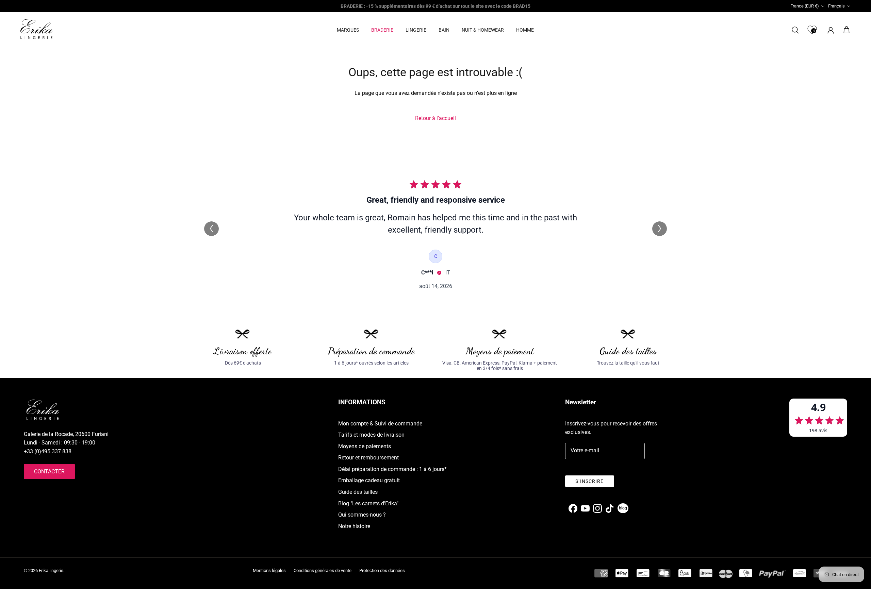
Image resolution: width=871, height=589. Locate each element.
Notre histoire (354, 526)
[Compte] (829, 30)
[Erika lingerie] (36, 29)
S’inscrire (589, 481)
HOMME (525, 30)
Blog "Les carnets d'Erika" (368, 503)
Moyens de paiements (364, 446)
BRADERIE (382, 30)
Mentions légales (269, 570)
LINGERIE (416, 30)
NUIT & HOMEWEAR (483, 30)
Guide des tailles (358, 492)
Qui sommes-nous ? (362, 514)
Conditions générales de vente (322, 570)
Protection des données (382, 570)
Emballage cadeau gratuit (369, 480)
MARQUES (348, 30)
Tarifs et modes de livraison (371, 435)
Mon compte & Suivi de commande (380, 423)
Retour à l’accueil (435, 118)
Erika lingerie (51, 570)
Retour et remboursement (368, 457)
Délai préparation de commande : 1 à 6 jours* (392, 469)
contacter (49, 471)
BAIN (444, 30)
